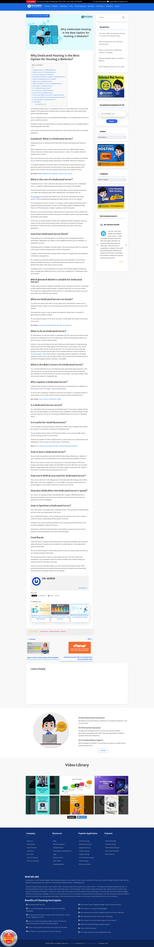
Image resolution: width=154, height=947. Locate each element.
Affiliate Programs (59, 844)
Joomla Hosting (84, 841)
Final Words (37, 102)
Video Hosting (83, 861)
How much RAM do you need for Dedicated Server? (49, 95)
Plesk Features (110, 854)
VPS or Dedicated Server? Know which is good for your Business (60, 617)
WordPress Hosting (85, 844)
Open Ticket (57, 861)
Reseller (55, 6)
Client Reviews (31, 847)
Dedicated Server (33, 631)
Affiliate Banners (58, 847)
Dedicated (64, 6)
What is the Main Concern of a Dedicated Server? (47, 83)
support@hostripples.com (118, 1)
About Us (30, 841)
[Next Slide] (126, 245)
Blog (54, 841)
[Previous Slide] (97, 245)
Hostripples (71, 943)
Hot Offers (100, 6)
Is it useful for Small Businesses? (44, 90)
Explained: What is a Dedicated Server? (44, 70)
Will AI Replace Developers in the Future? (112, 67)
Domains (109, 6)
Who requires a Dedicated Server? (43, 86)
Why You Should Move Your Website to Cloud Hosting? (111, 43)
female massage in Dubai (39, 354)
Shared (47, 6)
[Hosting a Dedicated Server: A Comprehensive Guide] (80, 609)
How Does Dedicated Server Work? (43, 74)
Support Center (58, 857)
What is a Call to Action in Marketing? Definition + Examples (110, 51)
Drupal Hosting (84, 851)
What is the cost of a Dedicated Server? (44, 72)
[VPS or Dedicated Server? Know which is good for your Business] (60, 609)
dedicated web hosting (54, 631)
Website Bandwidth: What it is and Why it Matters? (111, 60)
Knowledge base (58, 864)
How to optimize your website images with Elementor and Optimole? (56, 446)
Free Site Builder (110, 841)
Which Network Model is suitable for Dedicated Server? (49, 77)
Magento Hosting (84, 847)
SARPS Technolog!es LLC (91, 943)
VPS (71, 6)
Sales (117, 6)
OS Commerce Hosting (86, 857)
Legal (55, 854)
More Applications (85, 864)
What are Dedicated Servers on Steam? (44, 79)
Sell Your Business (33, 861)
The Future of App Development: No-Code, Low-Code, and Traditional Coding (112, 35)
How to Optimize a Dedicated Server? (45, 99)
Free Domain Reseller (112, 851)
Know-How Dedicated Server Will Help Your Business (54, 325)
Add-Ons (91, 6)
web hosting (63, 631)
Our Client (30, 854)
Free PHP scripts (110, 844)
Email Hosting (80, 6)
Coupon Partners (32, 857)
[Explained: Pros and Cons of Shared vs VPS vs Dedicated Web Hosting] (40, 609)
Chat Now (103, 750)
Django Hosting (84, 854)
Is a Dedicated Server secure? (42, 88)
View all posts (83, 588)
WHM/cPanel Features (112, 847)
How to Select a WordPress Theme (50, 399)
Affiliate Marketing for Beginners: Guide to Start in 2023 (55, 173)
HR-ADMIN (45, 15)
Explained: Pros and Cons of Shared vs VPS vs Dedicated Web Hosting (40, 617)
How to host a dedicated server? (43, 93)
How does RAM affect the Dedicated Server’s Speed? (49, 97)
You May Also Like (40, 104)
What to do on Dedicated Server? (42, 81)
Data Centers (31, 844)
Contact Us (30, 851)
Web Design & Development (62, 851)
